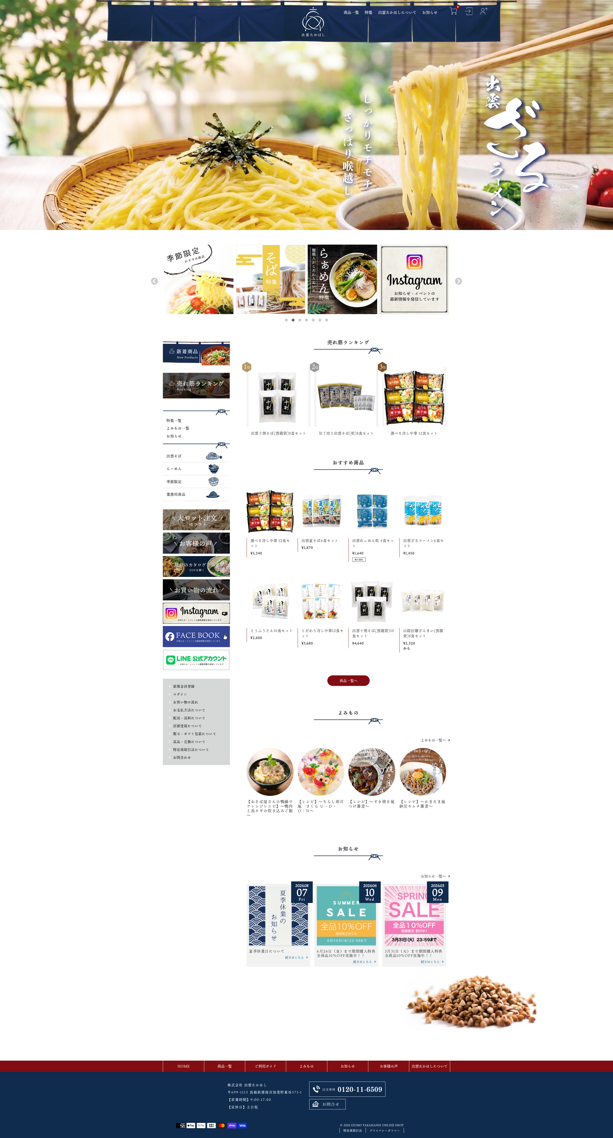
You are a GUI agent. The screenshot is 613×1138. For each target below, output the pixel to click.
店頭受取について (187, 725)
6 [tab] (319, 320)
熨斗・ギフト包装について (194, 733)
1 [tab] (286, 320)
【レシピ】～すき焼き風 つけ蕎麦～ (373, 804)
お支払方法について (189, 710)
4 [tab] (306, 320)
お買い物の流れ (185, 702)
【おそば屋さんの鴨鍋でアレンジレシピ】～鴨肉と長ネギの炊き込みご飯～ (270, 808)
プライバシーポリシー (384, 1130)
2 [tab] (293, 320)
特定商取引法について (191, 749)
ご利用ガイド (265, 1066)
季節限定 (174, 481)
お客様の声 (389, 1066)
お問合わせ (182, 757)
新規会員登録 (184, 686)
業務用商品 (176, 494)
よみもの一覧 (177, 428)
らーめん (174, 468)
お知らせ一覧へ (433, 876)
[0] (453, 11)
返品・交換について (189, 741)
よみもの (306, 1066)
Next (457, 280)
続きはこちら (294, 957)
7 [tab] (326, 320)
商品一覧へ (349, 680)
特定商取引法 (352, 1130)
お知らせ (174, 436)
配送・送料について (189, 717)
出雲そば (174, 456)
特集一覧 (174, 420)
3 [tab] (299, 320)
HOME (183, 1066)
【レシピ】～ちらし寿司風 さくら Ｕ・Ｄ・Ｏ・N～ (321, 806)
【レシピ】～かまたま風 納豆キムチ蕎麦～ (424, 804)
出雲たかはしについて (430, 1066)
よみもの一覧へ (433, 740)
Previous (153, 280)
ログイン (180, 694)
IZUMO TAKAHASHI (366, 1125)
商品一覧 (224, 1066)
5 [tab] (313, 320)
